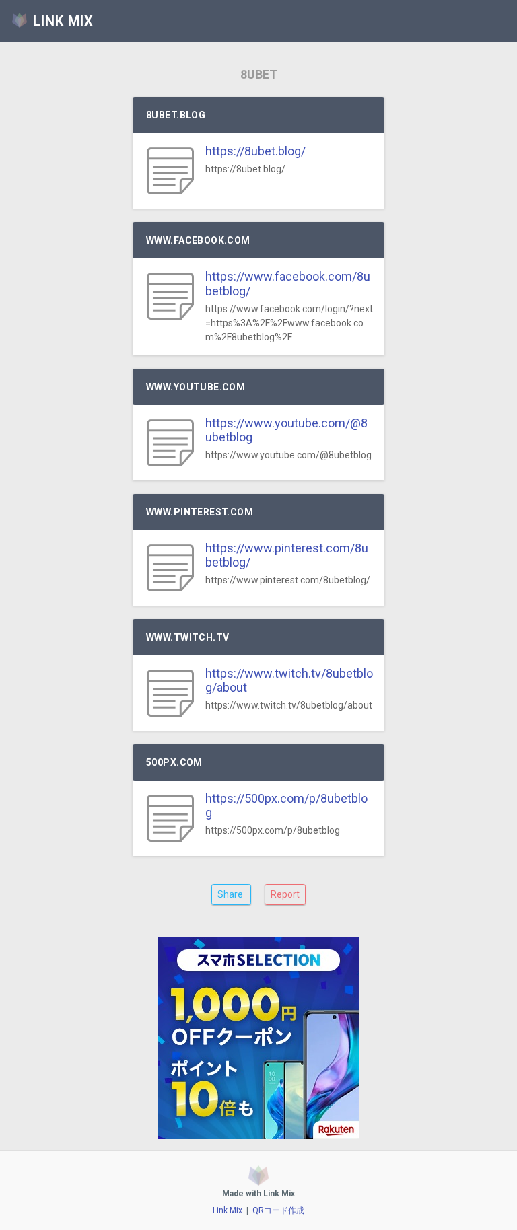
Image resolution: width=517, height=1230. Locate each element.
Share (231, 894)
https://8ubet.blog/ (255, 151)
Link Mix (227, 1210)
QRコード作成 (278, 1210)
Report (285, 894)
